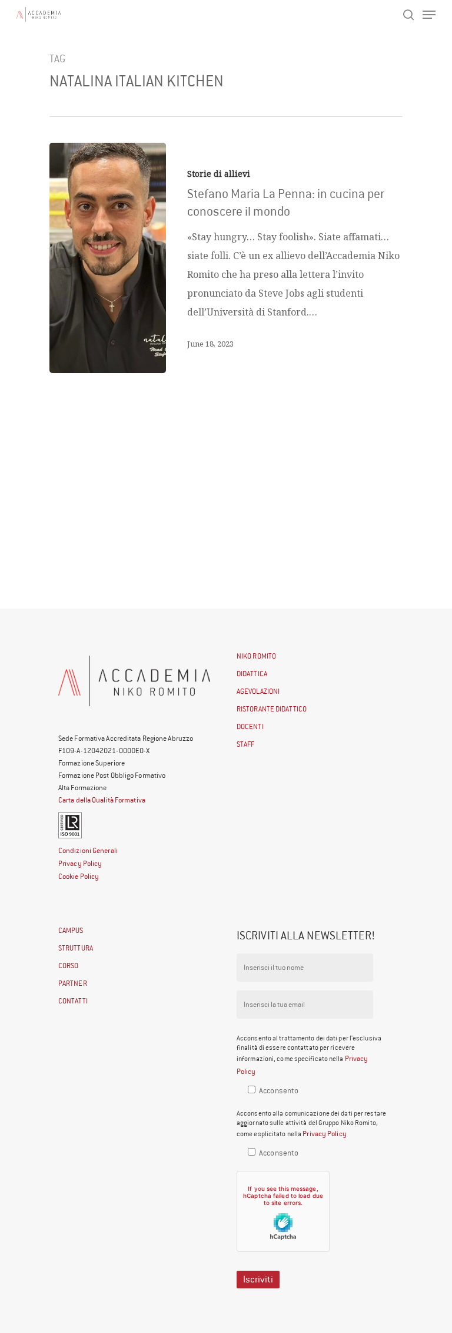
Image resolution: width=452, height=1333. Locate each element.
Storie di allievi (218, 173)
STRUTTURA (75, 948)
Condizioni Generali (88, 850)
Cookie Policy (78, 876)
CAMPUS (71, 930)
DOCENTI (250, 726)
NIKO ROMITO (256, 656)
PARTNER (72, 983)
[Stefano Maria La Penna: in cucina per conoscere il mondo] (107, 258)
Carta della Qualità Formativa (101, 800)
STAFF (246, 744)
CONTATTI (73, 1001)
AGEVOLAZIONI (258, 691)
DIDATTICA (252, 673)
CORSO (68, 965)
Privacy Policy (80, 863)
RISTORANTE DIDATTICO (272, 709)
